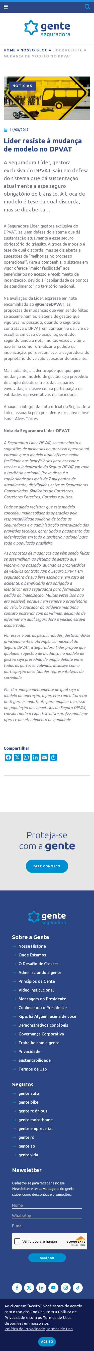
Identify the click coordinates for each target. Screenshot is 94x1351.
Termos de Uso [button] (59, 1329)
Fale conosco (46, 866)
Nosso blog (34, 50)
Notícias (22, 86)
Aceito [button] (47, 1341)
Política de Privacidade (25, 1329)
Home (10, 50)
